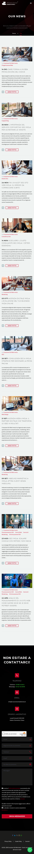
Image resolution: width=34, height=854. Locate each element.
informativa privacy (14, 788)
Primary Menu (30, 3)
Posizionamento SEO (8, 532)
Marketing (5, 294)
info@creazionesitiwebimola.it (17, 702)
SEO (3, 354)
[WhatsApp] (21, 835)
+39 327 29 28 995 (20, 686)
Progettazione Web (7, 65)
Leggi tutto (12, 92)
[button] (3, 92)
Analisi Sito (5, 178)
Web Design (5, 414)
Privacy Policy (8, 841)
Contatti (27, 841)
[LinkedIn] (15, 835)
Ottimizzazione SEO (15, 534)
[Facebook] (12, 835)
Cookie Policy (18, 841)
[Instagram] (19, 835)
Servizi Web (18, 532)
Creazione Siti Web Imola (10, 63)
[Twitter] (17, 835)
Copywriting (5, 121)
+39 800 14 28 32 (19, 684)
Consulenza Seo (6, 236)
